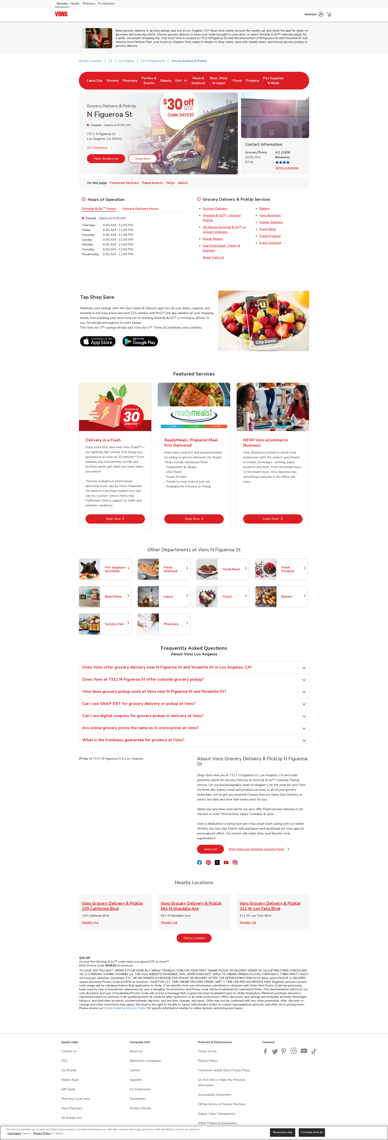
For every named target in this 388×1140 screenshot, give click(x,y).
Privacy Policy (207, 1061)
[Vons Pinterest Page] (284, 1053)
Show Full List (213, 257)
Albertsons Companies (145, 1061)
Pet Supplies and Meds (116, 569)
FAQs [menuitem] (170, 183)
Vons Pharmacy (71, 1108)
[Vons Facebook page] (266, 1053)
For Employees (140, 1089)
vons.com (214, 849)
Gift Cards (68, 1089)
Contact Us (69, 1051)
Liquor (175, 596)
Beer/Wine (116, 596)
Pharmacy (89, 3)
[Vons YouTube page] (304, 1053)
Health (75, 3)
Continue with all (312, 1132)
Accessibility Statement (215, 1095)
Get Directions (97, 148)
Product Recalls (140, 1108)
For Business (106, 3)
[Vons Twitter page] (275, 1053)
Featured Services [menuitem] (124, 183)
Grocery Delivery (215, 208)
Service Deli (116, 624)
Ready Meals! (213, 239)
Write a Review (287, 168)
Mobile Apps (70, 1080)
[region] (194, 1133)
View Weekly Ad (106, 158)
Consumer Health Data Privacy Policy (224, 1070)
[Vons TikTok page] (314, 1053)
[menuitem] (94, 81)
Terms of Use (207, 1051)
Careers (135, 1070)
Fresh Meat (267, 229)
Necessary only (282, 1132)
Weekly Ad (90, 922)
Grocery (62, 3)
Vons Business (270, 215)
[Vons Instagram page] (294, 1053)
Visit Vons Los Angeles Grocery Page (259, 850)
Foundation (137, 1099)
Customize (14, 1133)
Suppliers (136, 1080)
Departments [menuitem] (152, 183)
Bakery (264, 208)
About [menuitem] (183, 183)
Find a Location (197, 938)
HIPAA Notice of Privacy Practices (222, 1104)
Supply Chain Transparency (216, 1114)
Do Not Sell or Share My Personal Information (221, 1082)
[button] (314, 14)
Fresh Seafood (270, 243)
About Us (136, 1051)
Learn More (283, 518)
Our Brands (69, 1070)
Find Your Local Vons (75, 1099)
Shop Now (142, 158)
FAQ (64, 1061)
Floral (233, 596)
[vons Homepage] (61, 15)
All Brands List (71, 1118)
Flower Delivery (271, 222)
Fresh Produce (270, 236)
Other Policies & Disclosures (217, 1123)
